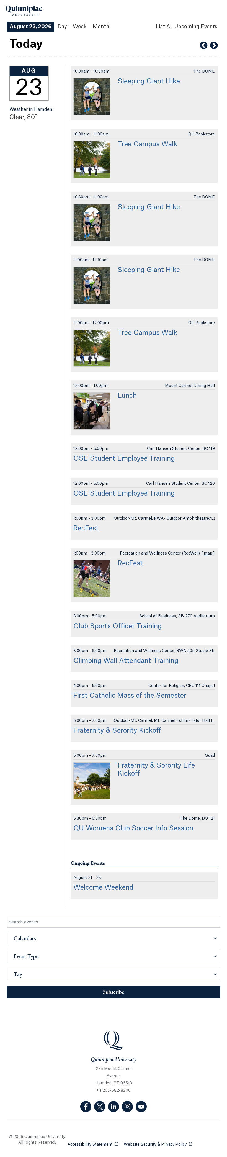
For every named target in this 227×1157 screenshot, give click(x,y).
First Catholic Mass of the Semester (129, 695)
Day (62, 26)
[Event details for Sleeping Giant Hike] (92, 96)
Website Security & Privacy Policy (158, 1144)
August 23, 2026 (30, 26)
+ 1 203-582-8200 (113, 1090)
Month (101, 26)
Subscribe (113, 992)
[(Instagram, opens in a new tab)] (127, 1106)
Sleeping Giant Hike (149, 81)
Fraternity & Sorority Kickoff (117, 730)
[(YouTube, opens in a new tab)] (141, 1106)
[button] (113, 938)
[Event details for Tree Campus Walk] (92, 159)
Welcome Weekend (103, 887)
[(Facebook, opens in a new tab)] (85, 1106)
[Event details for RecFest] (92, 578)
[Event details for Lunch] (92, 411)
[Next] (214, 45)
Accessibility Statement (93, 1144)
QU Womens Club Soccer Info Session (133, 828)
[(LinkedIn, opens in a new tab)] (113, 1106)
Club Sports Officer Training (117, 626)
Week (80, 26)
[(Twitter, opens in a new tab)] (99, 1106)
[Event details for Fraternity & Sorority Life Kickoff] (92, 781)
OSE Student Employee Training (124, 458)
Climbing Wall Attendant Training (125, 661)
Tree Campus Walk (147, 144)
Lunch (127, 395)
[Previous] (203, 45)
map (208, 553)
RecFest (86, 528)
